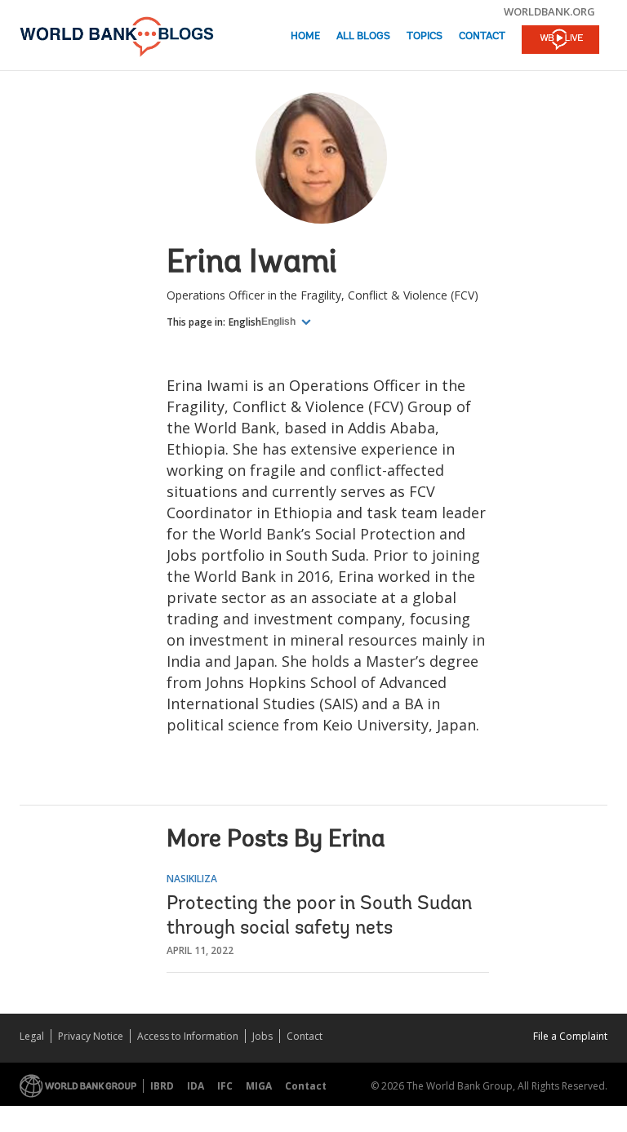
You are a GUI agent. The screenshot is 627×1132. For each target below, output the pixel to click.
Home (305, 36)
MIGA (259, 1086)
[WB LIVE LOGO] (560, 40)
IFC (225, 1086)
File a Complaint (570, 1036)
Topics (424, 36)
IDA (195, 1086)
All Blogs (363, 36)
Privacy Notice (90, 1036)
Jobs (262, 1036)
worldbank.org (549, 11)
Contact (482, 36)
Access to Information (187, 1036)
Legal (32, 1036)
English (245, 322)
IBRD (162, 1086)
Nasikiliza (192, 879)
